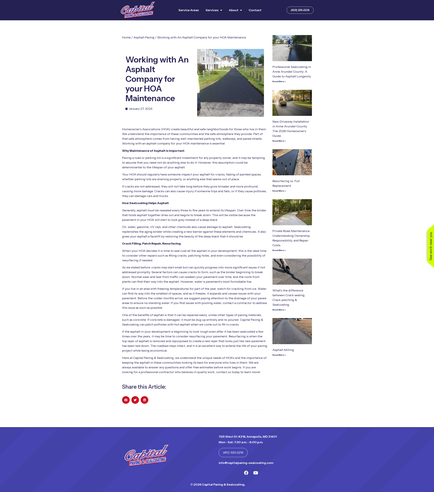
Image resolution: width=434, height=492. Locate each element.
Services (212, 10)
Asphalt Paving (143, 37)
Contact (255, 10)
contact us (223, 372)
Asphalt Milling (283, 350)
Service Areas (189, 10)
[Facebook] (246, 473)
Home (126, 37)
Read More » (279, 81)
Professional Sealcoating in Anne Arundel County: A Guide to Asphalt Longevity (291, 71)
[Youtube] (255, 473)
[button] (126, 400)
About (233, 10)
